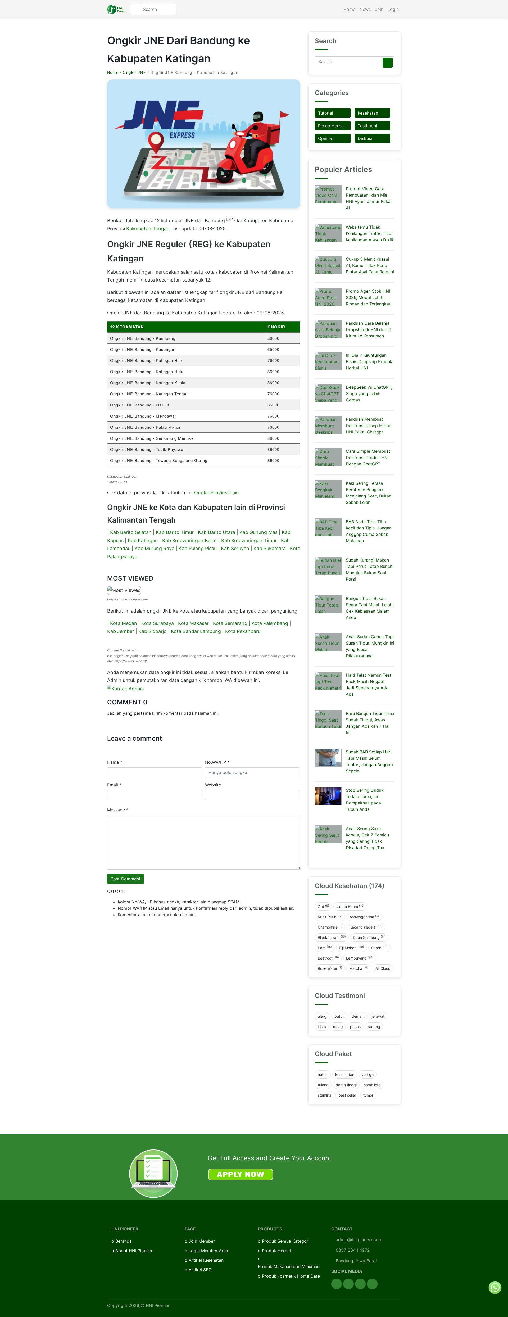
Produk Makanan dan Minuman (289, 1266)
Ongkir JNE (134, 72)
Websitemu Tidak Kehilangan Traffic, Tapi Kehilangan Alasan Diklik (370, 233)
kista (322, 1026)
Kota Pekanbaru (243, 631)
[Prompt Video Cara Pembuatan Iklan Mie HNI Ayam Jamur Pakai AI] (328, 194)
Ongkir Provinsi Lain (216, 492)
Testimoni (367, 125)
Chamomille (330, 927)
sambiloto (372, 1085)
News (365, 9)
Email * (114, 785)
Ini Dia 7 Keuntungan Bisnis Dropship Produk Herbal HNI (369, 361)
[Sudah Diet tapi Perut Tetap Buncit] (328, 566)
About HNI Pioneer (134, 1250)
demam (358, 1016)
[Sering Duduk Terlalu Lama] (328, 796)
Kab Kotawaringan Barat (189, 540)
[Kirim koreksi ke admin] (125, 688)
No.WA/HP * (217, 762)
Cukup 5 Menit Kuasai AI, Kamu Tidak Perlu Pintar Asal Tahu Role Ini (370, 265)
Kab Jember (120, 631)
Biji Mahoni (351, 947)
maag (338, 1026)
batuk (339, 1016)
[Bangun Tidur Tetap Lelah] (328, 604)
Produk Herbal (276, 1250)
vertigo (367, 1074)
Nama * (114, 762)
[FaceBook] (336, 1284)
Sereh (379, 947)
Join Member (202, 1241)
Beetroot (328, 958)
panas (355, 1026)
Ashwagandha (364, 916)
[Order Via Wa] (495, 1287)
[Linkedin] (372, 1284)
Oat (323, 906)
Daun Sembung (369, 937)
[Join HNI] (153, 1173)
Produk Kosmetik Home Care (291, 1276)
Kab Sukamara (269, 548)
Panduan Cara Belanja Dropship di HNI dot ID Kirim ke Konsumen (369, 329)
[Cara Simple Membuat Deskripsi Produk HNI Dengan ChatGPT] (328, 457)
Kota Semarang (230, 623)
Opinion (325, 138)
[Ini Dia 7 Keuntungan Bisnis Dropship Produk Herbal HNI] (328, 361)
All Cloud (383, 968)
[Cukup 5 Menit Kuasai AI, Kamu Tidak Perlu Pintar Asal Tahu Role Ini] (328, 265)
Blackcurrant (332, 937)
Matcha (358, 968)
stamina (324, 1095)
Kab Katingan (143, 540)
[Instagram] (360, 1284)
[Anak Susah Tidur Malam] (328, 642)
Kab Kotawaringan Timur (249, 540)
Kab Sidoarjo (152, 631)
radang (374, 1026)
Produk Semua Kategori (285, 1241)
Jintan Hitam (350, 906)
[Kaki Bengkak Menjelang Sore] (328, 489)
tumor (368, 1095)
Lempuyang (359, 958)
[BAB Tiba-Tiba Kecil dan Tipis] (328, 527)
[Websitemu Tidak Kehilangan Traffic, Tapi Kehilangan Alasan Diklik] (328, 233)
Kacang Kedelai (366, 927)
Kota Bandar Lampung (196, 631)
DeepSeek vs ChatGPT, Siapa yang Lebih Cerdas (369, 393)
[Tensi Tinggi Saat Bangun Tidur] (328, 719)
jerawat (378, 1016)
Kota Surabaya (157, 623)
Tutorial (325, 113)
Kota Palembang (270, 623)
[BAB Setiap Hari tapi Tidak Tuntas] (328, 758)
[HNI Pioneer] (116, 9)
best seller (347, 1095)
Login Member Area (208, 1250)
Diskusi (365, 138)
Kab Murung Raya (154, 548)
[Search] (388, 63)
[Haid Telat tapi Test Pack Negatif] (328, 681)
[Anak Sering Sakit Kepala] (328, 834)
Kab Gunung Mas (258, 532)
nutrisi (323, 1074)
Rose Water (330, 968)
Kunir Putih (330, 916)
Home (349, 9)
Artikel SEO (200, 1269)
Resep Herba (331, 125)
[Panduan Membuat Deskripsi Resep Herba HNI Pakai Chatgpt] (328, 425)
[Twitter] (348, 1284)
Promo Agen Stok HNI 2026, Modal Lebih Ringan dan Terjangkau (368, 297)
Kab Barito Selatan (131, 532)
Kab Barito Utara (216, 532)
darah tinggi (346, 1085)
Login (393, 9)
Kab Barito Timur (175, 532)
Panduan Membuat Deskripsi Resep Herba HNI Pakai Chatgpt (368, 426)
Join (379, 9)
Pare (325, 947)
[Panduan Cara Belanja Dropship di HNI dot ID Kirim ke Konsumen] (328, 329)
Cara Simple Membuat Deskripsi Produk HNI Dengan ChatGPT (368, 458)
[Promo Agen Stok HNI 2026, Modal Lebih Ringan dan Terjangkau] (328, 297)
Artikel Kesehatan (206, 1260)
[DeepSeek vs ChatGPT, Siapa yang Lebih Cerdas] (328, 393)
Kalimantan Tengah (148, 228)
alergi (322, 1016)
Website (213, 785)
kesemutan (344, 1074)
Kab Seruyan (235, 548)
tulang (323, 1085)
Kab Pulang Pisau (198, 548)
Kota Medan (123, 623)
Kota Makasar (193, 623)
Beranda (123, 1241)
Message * (117, 809)
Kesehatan (368, 113)
